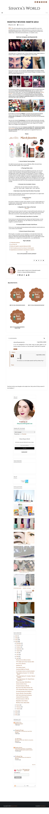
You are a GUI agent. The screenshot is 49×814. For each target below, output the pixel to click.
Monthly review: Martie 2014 (22, 702)
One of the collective (21, 663)
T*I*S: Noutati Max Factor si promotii (24, 689)
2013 (16, 711)
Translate (24, 434)
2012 (16, 712)
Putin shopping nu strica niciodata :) (24, 614)
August (18, 650)
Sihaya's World (14, 805)
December (18, 643)
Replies (13, 352)
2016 (16, 637)
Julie (18, 358)
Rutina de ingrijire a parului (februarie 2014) (21, 246)
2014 (16, 641)
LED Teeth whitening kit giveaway (24, 695)
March (17, 705)
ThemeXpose (43, 805)
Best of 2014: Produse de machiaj (36, 305)
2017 (16, 636)
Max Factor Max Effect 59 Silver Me (24, 687)
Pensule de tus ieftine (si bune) (23, 659)
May (17, 656)
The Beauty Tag (18, 756)
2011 (16, 714)
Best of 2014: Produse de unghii (17, 305)
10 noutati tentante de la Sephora (23, 691)
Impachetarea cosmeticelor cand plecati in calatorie (22, 249)
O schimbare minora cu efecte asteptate (25, 671)
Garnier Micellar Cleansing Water (23, 693)
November (18, 645)
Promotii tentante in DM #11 (22, 698)
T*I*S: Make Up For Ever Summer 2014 (25, 661)
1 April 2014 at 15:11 (40, 354)
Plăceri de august (19, 723)
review (26, 199)
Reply (15, 349)
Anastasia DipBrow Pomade (22, 669)
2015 (16, 639)
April (17, 658)
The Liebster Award (20, 667)
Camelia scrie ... (18, 722)
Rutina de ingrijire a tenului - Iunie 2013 (24, 600)
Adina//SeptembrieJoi (19, 342)
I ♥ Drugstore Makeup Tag (24, 572)
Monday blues (24, 628)
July (17, 652)
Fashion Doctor (18, 747)
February (18, 706)
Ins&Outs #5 (19, 665)
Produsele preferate (15, 242)
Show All (33, 764)
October (18, 647)
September (18, 648)
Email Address (17, 772)
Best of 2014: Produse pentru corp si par (17, 328)
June (17, 654)
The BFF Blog (18, 738)
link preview (12, 128)
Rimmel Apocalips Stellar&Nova (23, 682)
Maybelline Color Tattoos (22, 700)
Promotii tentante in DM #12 (22, 685)
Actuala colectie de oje (21, 683)
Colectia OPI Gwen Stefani (22, 697)
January (18, 708)
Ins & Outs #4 (14, 244)
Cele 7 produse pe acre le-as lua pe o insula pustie (22, 248)
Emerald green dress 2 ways (24, 586)
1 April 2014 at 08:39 (41, 342)
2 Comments (21, 24)
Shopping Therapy (19, 730)
